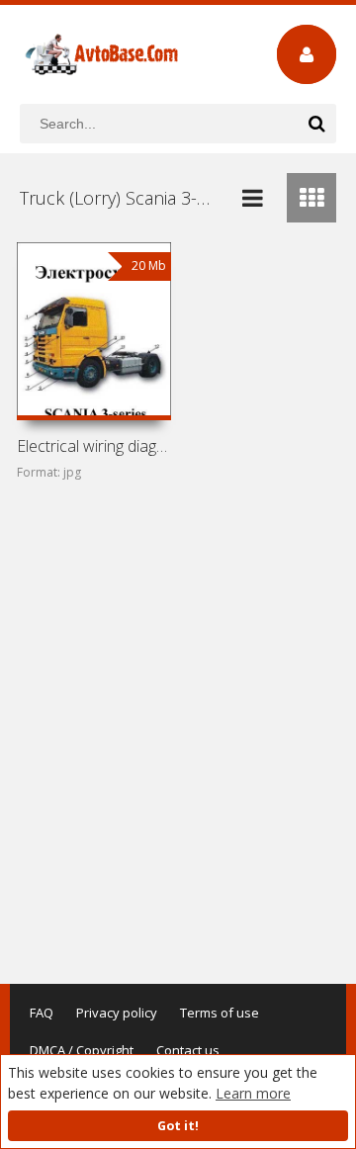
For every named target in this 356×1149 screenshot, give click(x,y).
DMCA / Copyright (82, 1050)
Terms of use (219, 1012)
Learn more (253, 1093)
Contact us (188, 1050)
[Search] (316, 123)
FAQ (41, 1012)
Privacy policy (116, 1012)
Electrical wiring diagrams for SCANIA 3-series (94, 446)
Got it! (178, 1125)
